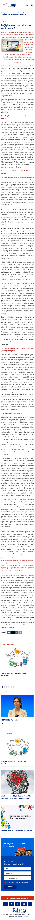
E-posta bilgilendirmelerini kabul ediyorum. (17, 882)
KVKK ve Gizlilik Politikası (21, 916)
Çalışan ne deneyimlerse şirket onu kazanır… (17, 830)
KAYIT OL (10, 887)
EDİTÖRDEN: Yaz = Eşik (9, 720)
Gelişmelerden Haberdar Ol (19, 898)
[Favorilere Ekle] (3, 21)
